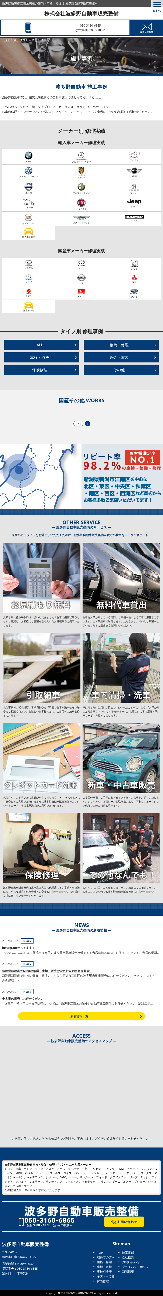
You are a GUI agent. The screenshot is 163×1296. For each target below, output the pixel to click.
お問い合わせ (131, 1262)
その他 (119, 369)
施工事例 (128, 1253)
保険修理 (39, 369)
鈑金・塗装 (119, 357)
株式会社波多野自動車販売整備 (81, 13)
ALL (40, 344)
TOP (100, 1253)
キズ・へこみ (106, 1276)
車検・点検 (39, 357)
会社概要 (128, 1257)
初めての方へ (106, 1257)
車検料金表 (104, 1271)
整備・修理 (119, 344)
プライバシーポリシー (137, 1267)
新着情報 (128, 1271)
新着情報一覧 (79, 1016)
